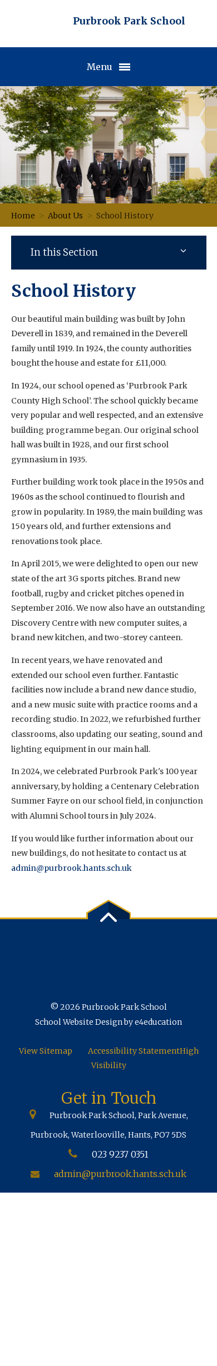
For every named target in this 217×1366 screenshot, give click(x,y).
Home (23, 216)
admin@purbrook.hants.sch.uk (71, 868)
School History (125, 216)
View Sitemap (45, 1051)
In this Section (64, 252)
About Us (65, 216)
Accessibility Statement (134, 1051)
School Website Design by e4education (108, 1022)
